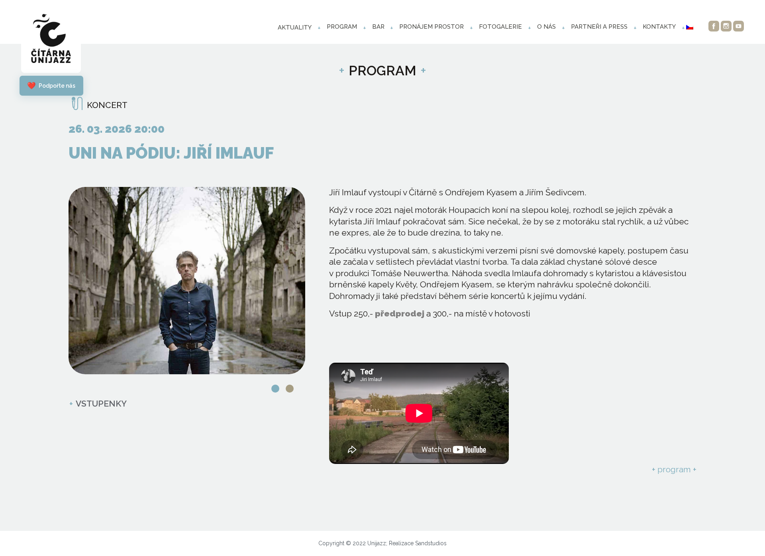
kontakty (659, 26)
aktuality (295, 27)
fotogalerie (500, 26)
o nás (546, 26)
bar (378, 26)
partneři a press (599, 26)
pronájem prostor (431, 26)
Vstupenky (98, 404)
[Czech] (689, 27)
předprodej (399, 313)
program (342, 26)
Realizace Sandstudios (418, 543)
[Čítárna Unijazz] (51, 40)
